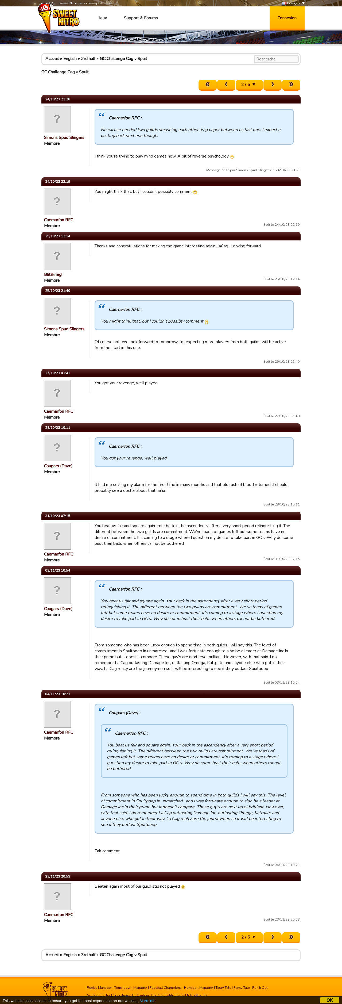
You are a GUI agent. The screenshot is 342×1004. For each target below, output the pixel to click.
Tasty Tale (223, 987)
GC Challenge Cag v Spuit (123, 59)
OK (330, 1000)
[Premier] (208, 85)
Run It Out (259, 987)
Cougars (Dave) (58, 466)
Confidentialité (162, 995)
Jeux (103, 18)
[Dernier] (291, 85)
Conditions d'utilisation (131, 995)
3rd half (88, 59)
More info (148, 1000)
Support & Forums (141, 18)
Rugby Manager (99, 987)
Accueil (52, 59)
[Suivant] (272, 85)
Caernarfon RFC (58, 220)
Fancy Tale (242, 987)
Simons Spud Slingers (64, 137)
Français (293, 3)
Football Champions (166, 987)
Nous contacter (98, 995)
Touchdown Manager (130, 987)
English (70, 59)
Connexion (287, 18)
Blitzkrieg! (53, 274)
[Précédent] (226, 85)
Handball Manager (198, 987)
